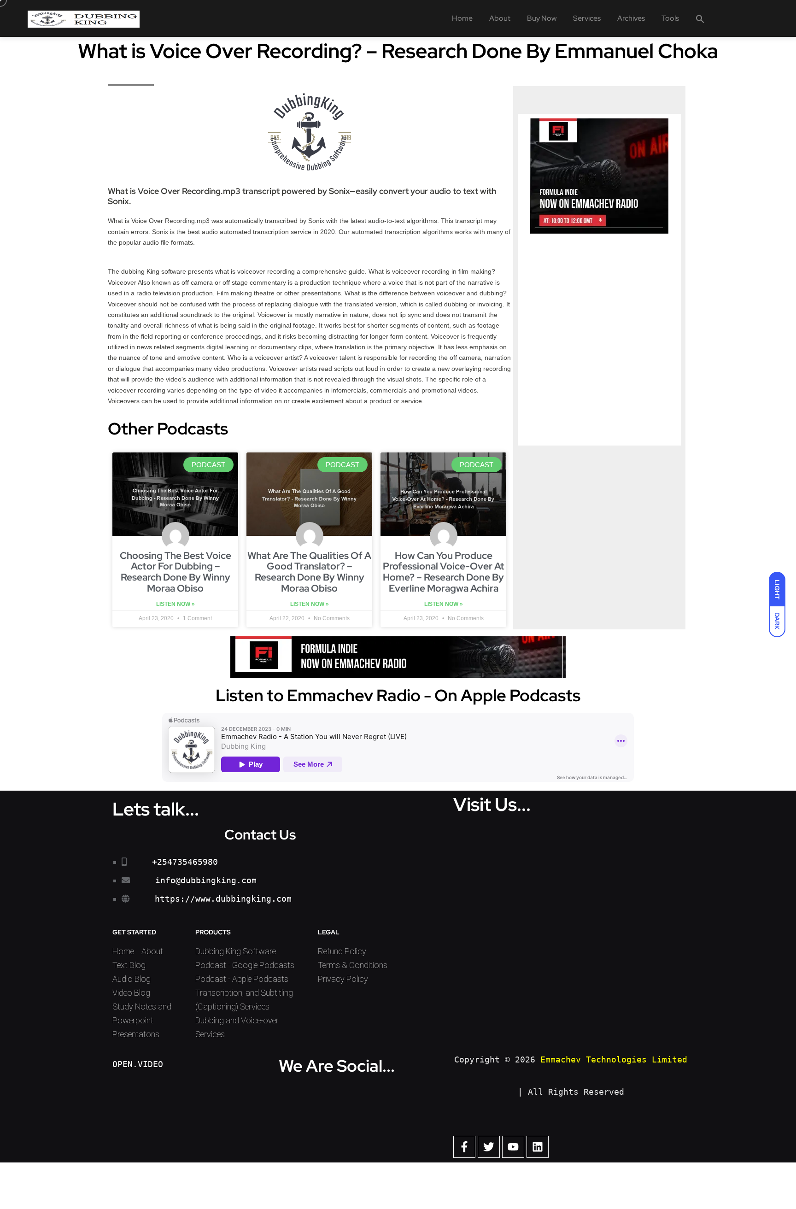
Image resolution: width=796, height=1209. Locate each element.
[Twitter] (489, 1147)
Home (462, 18)
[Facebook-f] (464, 1147)
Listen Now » (175, 604)
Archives (631, 18)
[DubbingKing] (84, 18)
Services (587, 18)
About (499, 18)
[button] (700, 18)
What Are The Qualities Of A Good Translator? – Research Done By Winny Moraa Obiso (309, 572)
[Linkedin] (538, 1147)
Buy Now (541, 18)
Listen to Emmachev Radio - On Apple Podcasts (398, 695)
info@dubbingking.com (206, 880)
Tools (670, 18)
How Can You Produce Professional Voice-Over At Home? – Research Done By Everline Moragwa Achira (443, 572)
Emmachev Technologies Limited (613, 1059)
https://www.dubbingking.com (223, 899)
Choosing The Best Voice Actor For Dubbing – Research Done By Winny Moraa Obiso (175, 572)
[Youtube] (513, 1147)
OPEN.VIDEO (137, 1064)
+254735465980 (185, 862)
